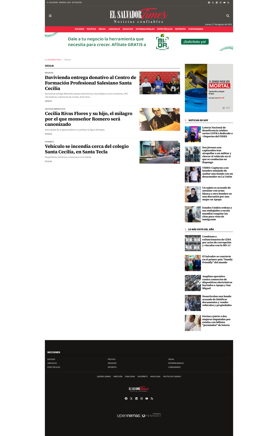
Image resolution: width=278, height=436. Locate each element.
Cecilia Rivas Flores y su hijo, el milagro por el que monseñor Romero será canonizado (88, 118)
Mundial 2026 (65, 2)
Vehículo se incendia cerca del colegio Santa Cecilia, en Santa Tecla (87, 149)
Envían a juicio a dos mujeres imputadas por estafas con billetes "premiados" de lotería (216, 321)
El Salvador (52, 2)
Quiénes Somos (104, 376)
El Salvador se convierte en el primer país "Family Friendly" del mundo (217, 259)
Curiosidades (174, 367)
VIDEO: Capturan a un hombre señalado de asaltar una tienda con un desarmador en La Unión (217, 172)
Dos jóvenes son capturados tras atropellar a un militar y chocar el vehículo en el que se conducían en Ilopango (216, 155)
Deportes (112, 367)
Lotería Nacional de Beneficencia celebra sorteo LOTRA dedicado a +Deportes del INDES (217, 132)
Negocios (112, 363)
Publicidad (130, 376)
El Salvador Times (53, 59)
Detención (77, 2)
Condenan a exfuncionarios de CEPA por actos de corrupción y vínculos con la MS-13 (216, 241)
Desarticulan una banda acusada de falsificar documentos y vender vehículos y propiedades (217, 301)
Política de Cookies (172, 376)
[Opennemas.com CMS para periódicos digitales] (139, 419)
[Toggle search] (228, 16)
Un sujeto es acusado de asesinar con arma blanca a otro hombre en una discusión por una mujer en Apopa (217, 193)
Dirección (117, 376)
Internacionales (176, 363)
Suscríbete (143, 376)
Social (171, 359)
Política (111, 359)
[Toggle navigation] (50, 16)
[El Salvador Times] (139, 16)
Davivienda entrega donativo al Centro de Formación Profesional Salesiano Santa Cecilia (90, 82)
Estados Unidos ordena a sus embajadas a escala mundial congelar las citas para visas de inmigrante (217, 213)
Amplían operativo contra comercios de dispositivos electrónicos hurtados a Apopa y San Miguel (217, 282)
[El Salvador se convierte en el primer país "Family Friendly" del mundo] (193, 263)
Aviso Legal (155, 376)
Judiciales (52, 363)
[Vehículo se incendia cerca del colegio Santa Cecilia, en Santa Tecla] (159, 152)
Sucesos (51, 359)
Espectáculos (53, 367)
